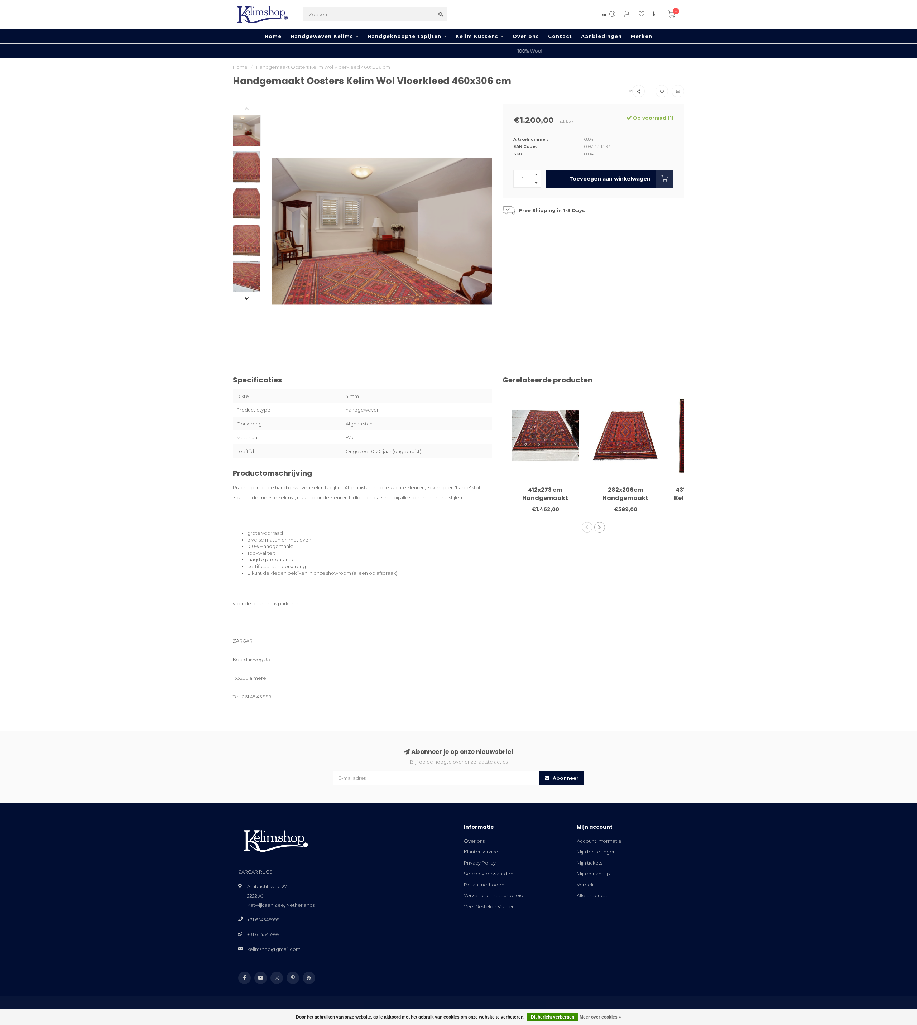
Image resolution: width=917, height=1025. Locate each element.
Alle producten (594, 895)
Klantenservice (481, 852)
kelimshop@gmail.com (274, 949)
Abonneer (564, 778)
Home (273, 36)
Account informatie (599, 841)
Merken (641, 36)
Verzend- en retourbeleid (493, 895)
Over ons (526, 36)
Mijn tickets (589, 863)
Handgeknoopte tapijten (404, 36)
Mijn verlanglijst (594, 873)
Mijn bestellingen (596, 852)
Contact (560, 36)
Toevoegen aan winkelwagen (609, 178)
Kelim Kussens (477, 36)
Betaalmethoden (484, 884)
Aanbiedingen (601, 36)
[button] (252, 109)
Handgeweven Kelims (322, 36)
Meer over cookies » (600, 1017)
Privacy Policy (480, 863)
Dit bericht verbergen (552, 1017)
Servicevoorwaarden (488, 873)
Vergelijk (587, 884)
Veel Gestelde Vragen (489, 906)
